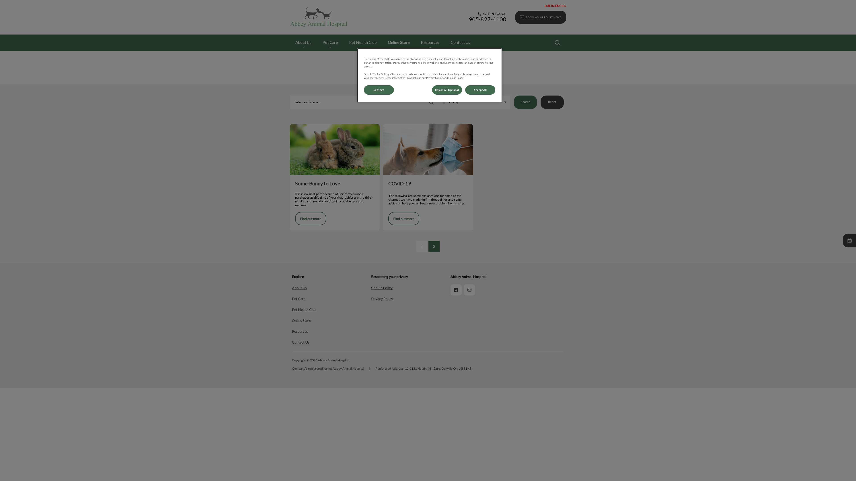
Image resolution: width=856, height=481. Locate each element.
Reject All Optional (447, 89)
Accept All (480, 89)
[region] (429, 75)
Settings (379, 89)
